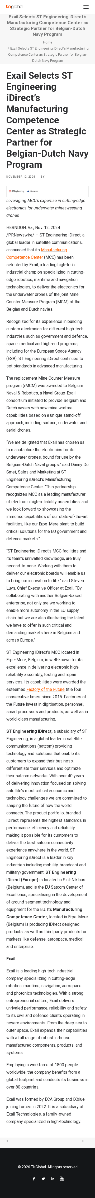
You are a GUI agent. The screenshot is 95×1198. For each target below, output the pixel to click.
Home (47, 42)
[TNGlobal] (14, 7)
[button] (86, 7)
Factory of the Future (45, 689)
